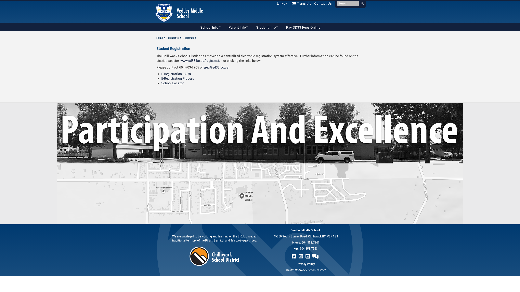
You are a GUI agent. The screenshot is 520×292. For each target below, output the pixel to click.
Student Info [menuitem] (263, 27)
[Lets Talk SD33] (316, 256)
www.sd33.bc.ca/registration (201, 60)
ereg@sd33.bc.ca (216, 67)
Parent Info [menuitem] (234, 27)
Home (159, 37)
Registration (189, 37)
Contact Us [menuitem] (323, 3)
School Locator (172, 83)
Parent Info (173, 37)
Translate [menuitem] (304, 3)
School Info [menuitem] (206, 27)
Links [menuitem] (280, 3)
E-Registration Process (177, 78)
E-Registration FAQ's (176, 74)
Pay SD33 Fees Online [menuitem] (303, 27)
